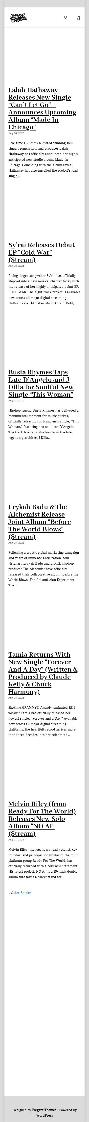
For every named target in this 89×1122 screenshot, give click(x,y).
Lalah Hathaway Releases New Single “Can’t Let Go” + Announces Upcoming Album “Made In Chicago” (42, 109)
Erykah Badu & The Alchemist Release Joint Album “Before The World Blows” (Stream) (39, 522)
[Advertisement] (44, 940)
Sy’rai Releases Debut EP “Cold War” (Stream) (41, 252)
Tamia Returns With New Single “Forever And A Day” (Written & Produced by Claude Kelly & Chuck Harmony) (42, 673)
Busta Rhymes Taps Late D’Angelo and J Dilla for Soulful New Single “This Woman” (41, 383)
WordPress (44, 1115)
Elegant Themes (44, 1110)
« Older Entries (19, 893)
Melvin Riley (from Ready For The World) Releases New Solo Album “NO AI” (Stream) (42, 819)
